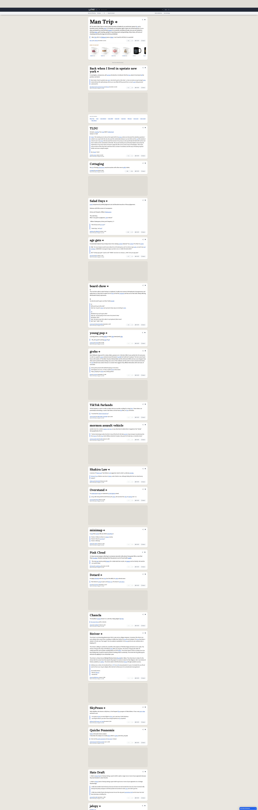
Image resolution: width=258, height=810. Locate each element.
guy (98, 561)
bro (107, 414)
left (132, 792)
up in (101, 225)
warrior (126, 434)
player (107, 537)
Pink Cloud (92, 566)
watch (142, 244)
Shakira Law (92, 481)
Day (102, 436)
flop (123, 619)
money (110, 30)
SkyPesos (92, 721)
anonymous (101, 167)
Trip (95, 37)
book (99, 716)
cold (106, 218)
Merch (144, 40)
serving (108, 75)
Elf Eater (97, 499)
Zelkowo (96, 40)
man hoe (123, 119)
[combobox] (131, 9)
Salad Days (92, 231)
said (101, 228)
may (125, 639)
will (142, 75)
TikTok (100, 414)
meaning (97, 132)
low (121, 410)
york (109, 80)
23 (108, 340)
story (129, 75)
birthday (93, 249)
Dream (125, 662)
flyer (119, 711)
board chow (92, 324)
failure (119, 650)
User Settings (167, 13)
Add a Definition (158, 13)
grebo (91, 374)
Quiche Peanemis (93, 742)
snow (144, 80)
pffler (96, 797)
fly (119, 718)
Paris (111, 716)
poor (141, 711)
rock (92, 363)
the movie (109, 739)
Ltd (110, 473)
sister (114, 497)
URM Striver (96, 677)
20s (122, 337)
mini (108, 429)
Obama (97, 672)
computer (121, 293)
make (116, 578)
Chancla (91, 625)
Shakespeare (108, 212)
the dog (97, 342)
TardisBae (96, 625)
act (92, 167)
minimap (91, 543)
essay (120, 137)
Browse (99, 13)
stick (125, 308)
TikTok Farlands (93, 416)
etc (105, 28)
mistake (131, 473)
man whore (103, 119)
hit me (97, 622)
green (91, 204)
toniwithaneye (98, 566)
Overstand (92, 499)
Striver (91, 677)
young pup (92, 342)
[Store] (166, 9)
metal (102, 371)
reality (129, 558)
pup (105, 340)
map (92, 534)
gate (135, 247)
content (121, 244)
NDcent (107, 87)
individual (96, 578)
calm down (121, 582)
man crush (142, 119)
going (99, 582)
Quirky (91, 734)
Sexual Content (111, 13)
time (112, 293)
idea (126, 497)
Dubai (109, 476)
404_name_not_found (99, 721)
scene (101, 357)
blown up (110, 582)
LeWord (96, 543)
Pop (118, 357)
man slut (117, 119)
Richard (93, 476)
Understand (111, 132)
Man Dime (94, 120)
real (137, 139)
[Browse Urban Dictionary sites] (92, 9)
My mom (93, 622)
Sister (92, 137)
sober (95, 558)
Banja (96, 255)
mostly (97, 534)
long (105, 578)
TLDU (91, 155)
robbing (130, 497)
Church (94, 436)
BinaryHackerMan (99, 324)
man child (110, 119)
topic (99, 493)
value (143, 711)
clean (102, 308)
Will (120, 357)
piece (109, 736)
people (112, 301)
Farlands (104, 414)
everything (109, 534)
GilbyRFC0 (97, 231)
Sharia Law (99, 473)
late (112, 337)
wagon (105, 429)
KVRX (102, 439)
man (97, 119)
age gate (91, 255)
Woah (94, 152)
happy (108, 561)
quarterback (127, 792)
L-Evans (94, 155)
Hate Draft (92, 797)
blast (111, 37)
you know (102, 539)
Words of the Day (92, 13)
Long (103, 132)
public (124, 167)
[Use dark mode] (169, 9)
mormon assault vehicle (94, 439)
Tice (96, 476)
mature (132, 244)
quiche (99, 739)
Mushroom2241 (101, 742)
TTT (113, 665)
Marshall (119, 658)
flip (120, 619)
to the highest (111, 493)
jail (103, 225)
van (111, 429)
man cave (136, 119)
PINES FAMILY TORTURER (102, 416)
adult (105, 337)
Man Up (129, 119)
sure (127, 788)
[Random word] (162, 9)
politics (102, 662)
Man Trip (91, 40)
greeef (96, 170)
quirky (116, 736)
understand (94, 493)
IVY (118, 665)
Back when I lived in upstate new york (97, 87)
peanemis (103, 739)
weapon (99, 619)
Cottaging (92, 170)
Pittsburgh (104, 37)
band (112, 370)
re (96, 340)
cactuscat (96, 374)
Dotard (91, 584)
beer (96, 32)
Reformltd (98, 481)
